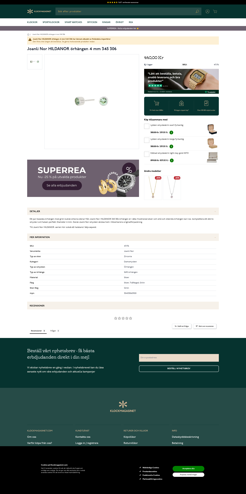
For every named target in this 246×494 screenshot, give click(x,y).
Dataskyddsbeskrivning (185, 436)
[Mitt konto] (208, 11)
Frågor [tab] (53, 331)
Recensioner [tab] (36, 331)
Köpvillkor (130, 436)
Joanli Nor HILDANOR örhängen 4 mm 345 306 (48, 34)
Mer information (40, 237)
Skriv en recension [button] (206, 326)
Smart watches (73, 22)
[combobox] (128, 11)
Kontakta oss (82, 436)
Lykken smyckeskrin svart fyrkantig (167, 125)
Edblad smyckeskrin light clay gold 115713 (169, 153)
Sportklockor (51, 22)
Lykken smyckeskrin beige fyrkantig (167, 139)
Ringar (106, 22)
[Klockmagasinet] (39, 11)
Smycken (92, 22)
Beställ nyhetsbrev (178, 369)
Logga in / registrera (86, 443)
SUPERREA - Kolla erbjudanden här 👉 (123, 28)
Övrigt (120, 22)
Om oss (31, 436)
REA (131, 22)
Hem (28, 34)
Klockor (32, 22)
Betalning (177, 443)
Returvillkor (131, 443)
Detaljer (35, 211)
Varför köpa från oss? (39, 443)
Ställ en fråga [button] (183, 326)
